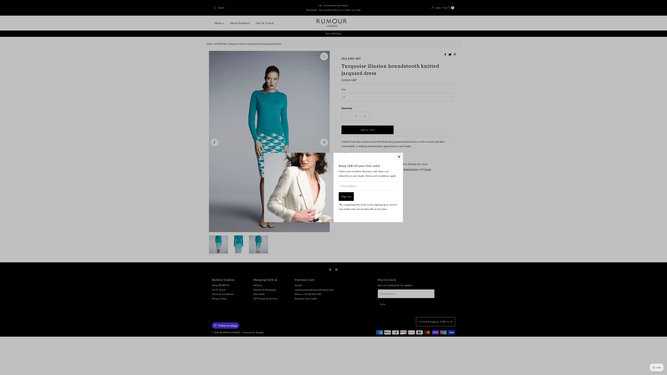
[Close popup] (399, 157)
